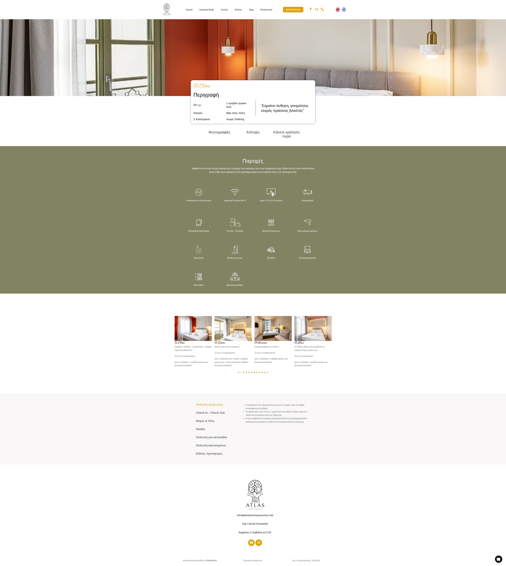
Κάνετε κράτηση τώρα (287, 134)
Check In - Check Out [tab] (210, 412)
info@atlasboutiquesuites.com (255, 515)
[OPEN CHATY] (498, 559)
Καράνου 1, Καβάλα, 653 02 (255, 532)
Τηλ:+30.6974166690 (255, 523)
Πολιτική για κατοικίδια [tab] (211, 437)
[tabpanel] (193, 343)
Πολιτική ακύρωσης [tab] (209, 404)
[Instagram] (258, 542)
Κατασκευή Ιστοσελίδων (194, 560)
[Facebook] (251, 542)
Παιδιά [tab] (200, 429)
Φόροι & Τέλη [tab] (205, 421)
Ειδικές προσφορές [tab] (209, 453)
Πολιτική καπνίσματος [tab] (211, 445)
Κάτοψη (253, 132)
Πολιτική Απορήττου (252, 560)
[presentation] (238, 372)
